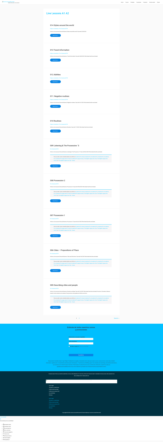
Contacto (145, 2)
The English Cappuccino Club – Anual (67, 160)
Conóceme (138, 2)
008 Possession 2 (57, 180)
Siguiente (117, 318)
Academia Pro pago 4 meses (77, 158)
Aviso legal (51, 385)
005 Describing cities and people (64, 285)
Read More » (55, 35)
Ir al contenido (3, 417)
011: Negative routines (59, 96)
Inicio (122, 2)
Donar (158, 2)
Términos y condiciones (54, 387)
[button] (0, 418)
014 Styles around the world (62, 25)
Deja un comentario (54, 28)
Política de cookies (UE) (54, 391)
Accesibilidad (52, 393)
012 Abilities (55, 74)
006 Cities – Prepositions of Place (64, 250)
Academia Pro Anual (79, 156)
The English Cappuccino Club (90, 158)
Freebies (132, 2)
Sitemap (50, 395)
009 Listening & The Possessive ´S (64, 145)
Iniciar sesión (152, 2)
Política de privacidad (53, 389)
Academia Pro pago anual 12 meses (63, 158)
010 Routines (55, 121)
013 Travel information (59, 50)
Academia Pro (88, 156)
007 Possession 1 (57, 215)
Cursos (126, 2)
